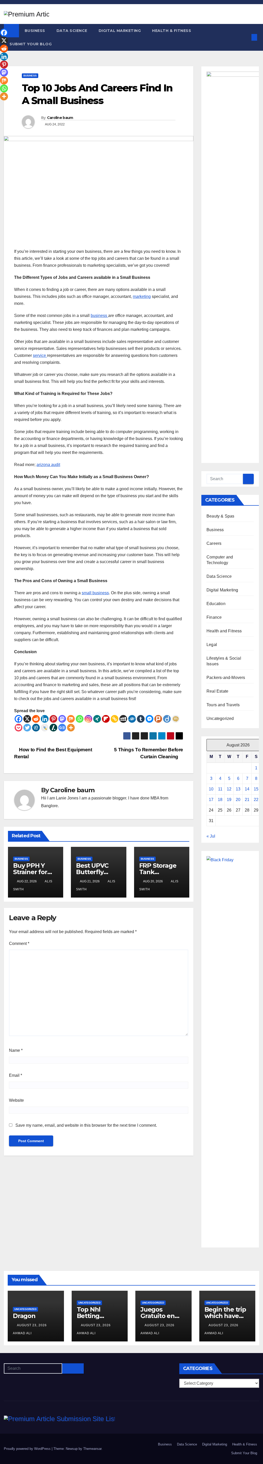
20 (238, 799)
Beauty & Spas (220, 516)
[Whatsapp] (79, 719)
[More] (71, 727)
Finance (214, 617)
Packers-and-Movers (225, 677)
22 (256, 799)
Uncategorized (220, 718)
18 (220, 799)
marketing (142, 296)
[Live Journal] (45, 727)
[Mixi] (176, 719)
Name (16, 1050)
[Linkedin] (45, 719)
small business (95, 593)
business (99, 315)
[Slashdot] (53, 727)
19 (229, 799)
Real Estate (217, 691)
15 (256, 789)
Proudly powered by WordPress (28, 1449)
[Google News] (62, 727)
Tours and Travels (223, 705)
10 (211, 789)
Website (16, 1100)
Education (216, 603)
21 (247, 799)
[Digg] (36, 727)
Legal (211, 644)
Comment (19, 943)
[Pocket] (18, 727)
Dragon (24, 1316)
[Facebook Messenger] (149, 719)
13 (238, 789)
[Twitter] (27, 727)
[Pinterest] (53, 719)
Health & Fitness (171, 30)
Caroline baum (60, 117)
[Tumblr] (141, 719)
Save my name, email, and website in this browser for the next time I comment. (86, 1125)
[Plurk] (158, 719)
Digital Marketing (120, 30)
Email (15, 1075)
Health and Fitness (224, 631)
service (40, 355)
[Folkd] (132, 719)
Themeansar (92, 1449)
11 (220, 789)
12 (229, 789)
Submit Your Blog (31, 44)
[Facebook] (18, 719)
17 (211, 799)
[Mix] (71, 719)
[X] (27, 719)
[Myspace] (123, 719)
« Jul (210, 836)
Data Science (72, 30)
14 (247, 789)
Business (35, 30)
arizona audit (48, 464)
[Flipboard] (106, 719)
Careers (213, 543)
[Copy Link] (114, 719)
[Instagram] (88, 719)
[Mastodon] (62, 719)
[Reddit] (36, 719)
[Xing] (97, 719)
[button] (245, 37)
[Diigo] (167, 719)
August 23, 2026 (32, 1325)
